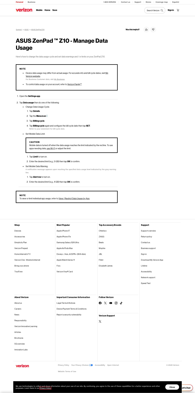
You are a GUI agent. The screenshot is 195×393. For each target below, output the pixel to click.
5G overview (19, 344)
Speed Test (145, 283)
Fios (58, 266)
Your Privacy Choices (80, 365)
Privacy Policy (63, 365)
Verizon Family (74, 84)
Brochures (18, 338)
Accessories (19, 236)
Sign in (144, 254)
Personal (19, 2)
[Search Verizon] (154, 10)
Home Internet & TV (22, 254)
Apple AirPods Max (65, 248)
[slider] (184, 388)
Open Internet (113, 365)
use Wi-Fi (51, 148)
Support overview (148, 231)
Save (54, 10)
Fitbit (101, 260)
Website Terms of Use (67, 371)
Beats (101, 242)
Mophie (102, 248)
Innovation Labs (21, 349)
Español (175, 2)
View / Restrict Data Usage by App (74, 198)
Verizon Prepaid (21, 248)
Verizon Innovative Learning (25, 326)
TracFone (18, 271)
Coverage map (162, 2)
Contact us (125, 2)
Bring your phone (21, 266)
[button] (146, 29)
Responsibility (20, 320)
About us (18, 303)
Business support (148, 248)
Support (138, 2)
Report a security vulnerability (69, 314)
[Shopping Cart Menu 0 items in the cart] (178, 10)
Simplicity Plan (20, 242)
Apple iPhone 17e (64, 236)
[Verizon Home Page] (24, 10)
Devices (17, 231)
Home (47, 10)
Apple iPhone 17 (63, 231)
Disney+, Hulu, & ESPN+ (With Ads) (71, 254)
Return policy (146, 236)
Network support (148, 277)
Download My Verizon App (152, 260)
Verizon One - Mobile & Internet (27, 260)
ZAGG (101, 236)
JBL (100, 254)
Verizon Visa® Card (65, 271)
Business (31, 2)
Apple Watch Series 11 (66, 260)
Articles (17, 332)
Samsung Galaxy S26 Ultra (68, 242)
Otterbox (103, 231)
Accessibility (146, 271)
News (16, 314)
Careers (17, 309)
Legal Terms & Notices (66, 303)
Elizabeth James (106, 266)
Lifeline (144, 266)
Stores (148, 2)
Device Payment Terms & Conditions (72, 309)
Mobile (39, 10)
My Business (59, 79)
